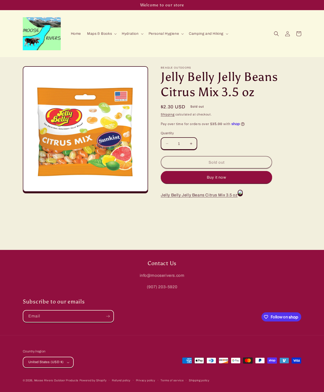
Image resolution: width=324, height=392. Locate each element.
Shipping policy (199, 380)
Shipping (168, 114)
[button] (101, 33)
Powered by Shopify (93, 380)
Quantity (167, 133)
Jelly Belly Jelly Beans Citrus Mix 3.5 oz (199, 195)
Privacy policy (145, 380)
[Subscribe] (107, 316)
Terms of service (172, 380)
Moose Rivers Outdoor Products (56, 380)
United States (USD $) (46, 362)
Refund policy (121, 380)
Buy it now (216, 177)
